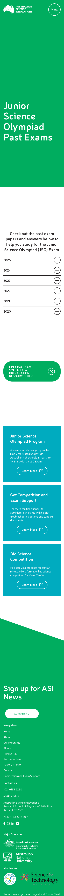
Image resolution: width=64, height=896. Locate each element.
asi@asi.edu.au (11, 796)
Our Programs (11, 742)
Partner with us (12, 759)
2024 (7, 270)
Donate (7, 770)
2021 (6, 301)
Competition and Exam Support (21, 776)
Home (6, 731)
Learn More (30, 471)
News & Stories (12, 764)
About (7, 737)
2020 (7, 311)
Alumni (7, 748)
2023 (7, 280)
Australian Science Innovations (17, 10)
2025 (7, 260)
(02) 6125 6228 (12, 789)
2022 (7, 291)
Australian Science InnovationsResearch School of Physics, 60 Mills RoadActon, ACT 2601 (28, 806)
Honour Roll (10, 753)
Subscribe (21, 713)
